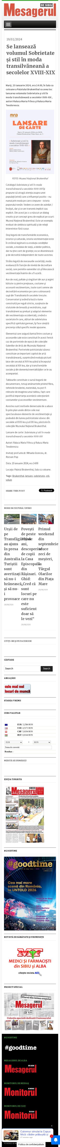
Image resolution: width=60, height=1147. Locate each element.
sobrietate (39, 475)
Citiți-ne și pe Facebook (18, 641)
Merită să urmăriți (15, 760)
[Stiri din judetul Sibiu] (30, 10)
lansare (29, 475)
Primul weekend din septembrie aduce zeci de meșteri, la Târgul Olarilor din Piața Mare (46, 556)
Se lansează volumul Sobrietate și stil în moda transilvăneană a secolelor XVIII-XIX (30, 59)
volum (9, 479)
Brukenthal (18, 475)
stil (47, 475)
